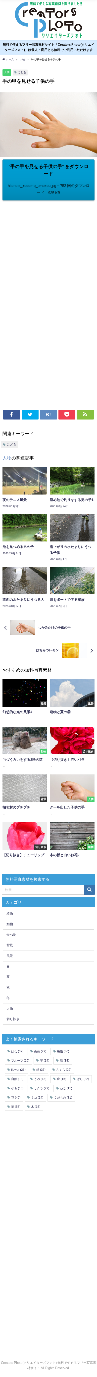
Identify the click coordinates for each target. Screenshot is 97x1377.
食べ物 (11, 934)
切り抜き (12, 1019)
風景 (9, 955)
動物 (9, 924)
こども (22, 72)
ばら (83, 1078)
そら (17, 1088)
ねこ (66, 1088)
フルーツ (20, 1060)
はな (17, 1051)
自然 (17, 1078)
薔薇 (40, 1051)
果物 (63, 1051)
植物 (9, 913)
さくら (63, 1069)
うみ (40, 1078)
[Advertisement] (48, 251)
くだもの (63, 1097)
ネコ (37, 1097)
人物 (6, 72)
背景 (9, 945)
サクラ (41, 1088)
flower (18, 1069)
